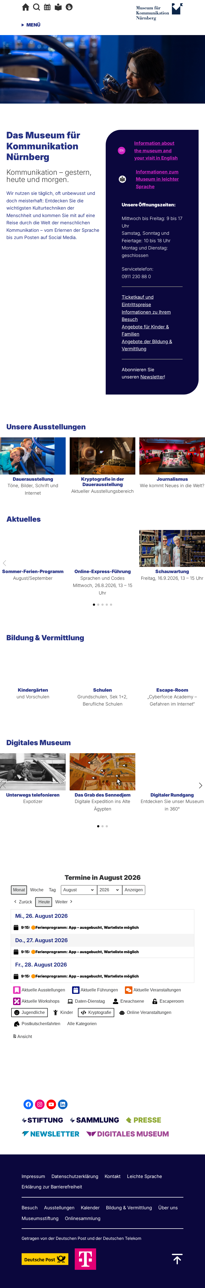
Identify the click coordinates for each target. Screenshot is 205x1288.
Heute (44, 902)
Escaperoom (172, 1001)
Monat (19, 890)
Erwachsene (132, 1001)
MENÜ (33, 25)
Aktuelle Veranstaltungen (157, 990)
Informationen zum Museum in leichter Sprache (157, 179)
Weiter (61, 902)
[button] (94, 605)
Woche (37, 890)
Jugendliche (33, 1012)
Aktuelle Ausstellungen (43, 990)
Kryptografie (99, 1012)
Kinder (66, 1012)
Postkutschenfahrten (41, 1023)
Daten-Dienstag (90, 1001)
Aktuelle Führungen (99, 990)
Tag (52, 890)
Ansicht (23, 1038)
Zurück (25, 902)
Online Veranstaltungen (149, 1012)
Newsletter (152, 377)
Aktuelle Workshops (41, 1001)
